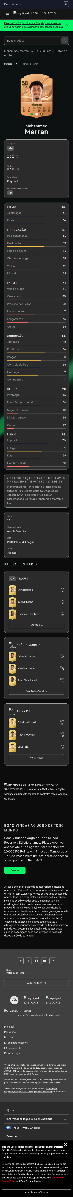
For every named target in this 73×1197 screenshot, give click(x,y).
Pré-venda (10, 1032)
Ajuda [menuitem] (10, 1110)
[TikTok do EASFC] (52, 961)
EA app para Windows (16, 1042)
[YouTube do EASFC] (44, 961)
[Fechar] (67, 25)
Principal (8, 63)
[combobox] (36, 972)
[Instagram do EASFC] (20, 961)
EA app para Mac (13, 1048)
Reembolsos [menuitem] (14, 1136)
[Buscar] (64, 40)
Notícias (8, 1037)
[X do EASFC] (28, 961)
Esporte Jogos (12, 1053)
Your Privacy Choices (36, 1192)
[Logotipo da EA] (14, 1000)
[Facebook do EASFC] (36, 961)
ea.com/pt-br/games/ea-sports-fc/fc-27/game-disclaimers (30, 1090)
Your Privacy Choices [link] (26, 1127)
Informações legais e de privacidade (29, 1119)
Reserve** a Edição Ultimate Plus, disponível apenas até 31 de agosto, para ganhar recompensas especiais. (34, 25)
